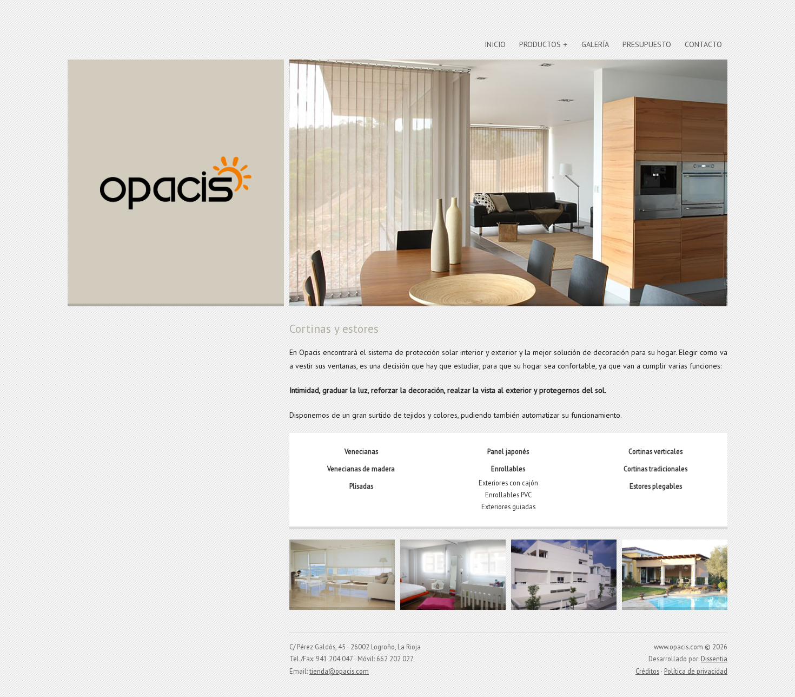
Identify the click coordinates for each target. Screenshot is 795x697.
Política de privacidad (695, 671)
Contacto (703, 44)
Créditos (647, 671)
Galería (595, 44)
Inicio (495, 44)
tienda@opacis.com (339, 671)
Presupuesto (646, 44)
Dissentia (714, 658)
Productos (540, 44)
